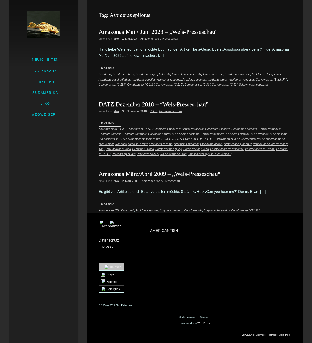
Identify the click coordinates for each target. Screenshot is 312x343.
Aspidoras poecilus (144, 79)
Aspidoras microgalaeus (266, 74)
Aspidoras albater (123, 74)
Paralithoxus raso (143, 149)
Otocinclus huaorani (186, 144)
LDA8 (210, 139)
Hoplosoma (280, 134)
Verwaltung (248, 334)
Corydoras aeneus (171, 210)
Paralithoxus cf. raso (118, 149)
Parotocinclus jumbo (196, 149)
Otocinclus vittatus (211, 144)
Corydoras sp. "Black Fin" (271, 79)
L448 (186, 139)
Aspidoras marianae (210, 74)
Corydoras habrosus (161, 134)
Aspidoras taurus (217, 79)
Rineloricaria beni (148, 154)
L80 (193, 139)
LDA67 (201, 139)
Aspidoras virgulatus (241, 79)
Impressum (107, 246)
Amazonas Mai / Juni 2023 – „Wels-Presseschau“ (158, 32)
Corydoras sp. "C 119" (140, 84)
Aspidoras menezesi (237, 74)
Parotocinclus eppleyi (168, 149)
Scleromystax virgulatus (253, 84)
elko (116, 38)
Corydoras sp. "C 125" (169, 84)
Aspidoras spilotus (193, 79)
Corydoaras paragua (244, 129)
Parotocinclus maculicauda (227, 149)
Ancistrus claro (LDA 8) (113, 129)
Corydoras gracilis (110, 134)
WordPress (203, 323)
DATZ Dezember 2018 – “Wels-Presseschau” (154, 104)
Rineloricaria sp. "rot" (173, 154)
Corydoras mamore (213, 134)
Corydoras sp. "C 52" (225, 84)
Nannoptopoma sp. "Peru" (131, 144)
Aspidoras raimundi (169, 79)
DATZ (153, 111)
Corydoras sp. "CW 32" (245, 210)
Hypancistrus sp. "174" (113, 139)
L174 (164, 139)
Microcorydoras (251, 139)
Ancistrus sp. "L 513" (141, 129)
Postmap (272, 334)
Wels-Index (285, 334)
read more (107, 68)
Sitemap (260, 334)
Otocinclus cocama (160, 144)
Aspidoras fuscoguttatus (182, 74)
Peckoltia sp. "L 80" (123, 154)
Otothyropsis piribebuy (237, 144)
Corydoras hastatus (187, 134)
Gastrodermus (263, 134)
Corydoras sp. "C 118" (112, 84)
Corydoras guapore (135, 134)
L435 (178, 139)
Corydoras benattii (270, 129)
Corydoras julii (193, 210)
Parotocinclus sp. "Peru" (260, 149)
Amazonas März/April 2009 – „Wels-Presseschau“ (160, 174)
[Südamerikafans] (43, 24)
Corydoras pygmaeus (239, 134)
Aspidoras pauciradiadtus (114, 79)
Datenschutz (109, 240)
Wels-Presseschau (166, 38)
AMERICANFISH (164, 231)
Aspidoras (105, 74)
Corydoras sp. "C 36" (197, 84)
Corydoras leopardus (217, 210)
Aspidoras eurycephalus (151, 74)
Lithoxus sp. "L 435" (228, 139)
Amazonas (146, 38)
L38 (171, 139)
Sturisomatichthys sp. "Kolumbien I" (209, 154)
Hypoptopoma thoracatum (144, 139)
